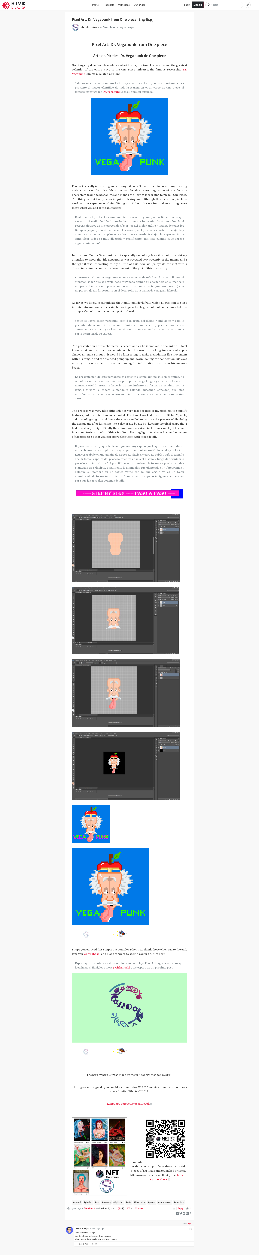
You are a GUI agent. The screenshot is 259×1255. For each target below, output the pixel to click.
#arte (128, 1202)
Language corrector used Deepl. (128, 1104)
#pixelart (88, 1202)
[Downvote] (123, 1208)
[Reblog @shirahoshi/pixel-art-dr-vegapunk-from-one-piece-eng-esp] (174, 1208)
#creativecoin (164, 1202)
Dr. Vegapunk (112, 92)
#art (97, 1202)
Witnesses (124, 4)
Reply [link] (180, 1208)
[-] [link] (190, 1228)
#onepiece (179, 1202)
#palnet (152, 1202)
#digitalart (118, 1202)
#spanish (77, 1202)
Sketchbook (110, 27)
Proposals (108, 4)
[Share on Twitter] (180, 1213)
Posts (95, 4)
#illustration (140, 1202)
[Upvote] (119, 1208)
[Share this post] (190, 1213)
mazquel (81, 1228)
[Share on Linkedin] (187, 1213)
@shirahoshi (92, 954)
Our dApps (139, 4)
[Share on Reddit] (184, 1213)
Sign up (198, 4)
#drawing (106, 1202)
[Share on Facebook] (177, 1213)
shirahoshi (89, 27)
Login (187, 4)
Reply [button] (94, 1243)
